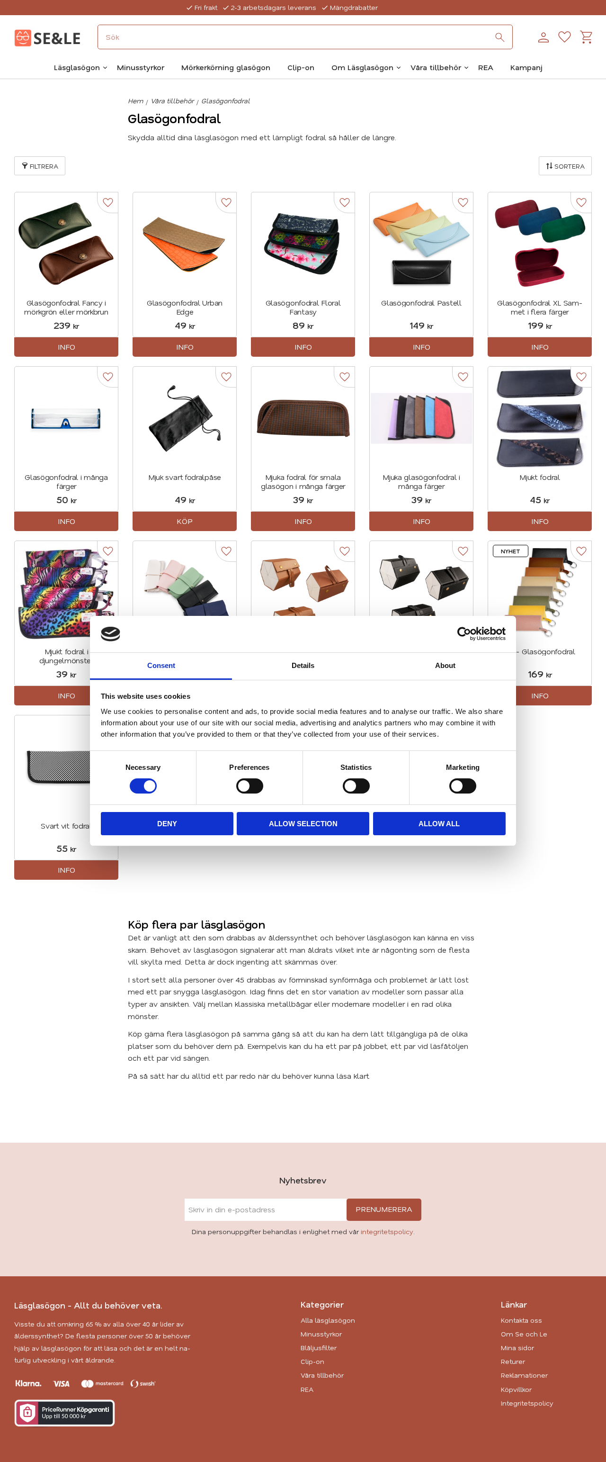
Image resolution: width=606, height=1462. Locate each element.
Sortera (569, 166)
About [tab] (445, 665)
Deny (167, 824)
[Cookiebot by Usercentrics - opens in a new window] (464, 634)
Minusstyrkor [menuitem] (140, 67)
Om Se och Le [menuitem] (524, 1333)
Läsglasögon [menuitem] (77, 67)
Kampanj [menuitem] (526, 67)
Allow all (439, 824)
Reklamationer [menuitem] (524, 1375)
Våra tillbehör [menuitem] (435, 67)
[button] (564, 37)
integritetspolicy (387, 1231)
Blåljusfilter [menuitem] (319, 1347)
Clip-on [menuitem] (300, 67)
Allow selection (303, 824)
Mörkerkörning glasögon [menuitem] (225, 67)
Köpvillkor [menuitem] (516, 1389)
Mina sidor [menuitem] (517, 1347)
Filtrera (44, 166)
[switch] (249, 786)
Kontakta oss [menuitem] (521, 1320)
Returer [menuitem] (513, 1361)
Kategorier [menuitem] (322, 1304)
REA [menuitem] (485, 67)
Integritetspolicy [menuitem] (527, 1403)
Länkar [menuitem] (514, 1304)
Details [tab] (303, 665)
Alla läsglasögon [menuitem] (328, 1320)
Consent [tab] (161, 665)
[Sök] (500, 37)
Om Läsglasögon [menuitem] (362, 67)
